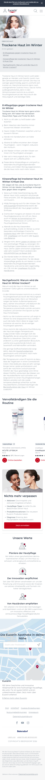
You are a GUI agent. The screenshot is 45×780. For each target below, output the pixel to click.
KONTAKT (15, 708)
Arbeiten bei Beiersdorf (27, 737)
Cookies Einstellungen (30, 708)
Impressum (33, 712)
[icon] (38, 644)
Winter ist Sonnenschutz (21, 218)
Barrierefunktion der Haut (14, 387)
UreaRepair (13, 236)
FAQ (7, 708)
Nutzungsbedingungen (17, 712)
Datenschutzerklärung (22, 716)
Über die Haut (7, 41)
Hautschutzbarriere (24, 351)
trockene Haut (10, 233)
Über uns (11, 737)
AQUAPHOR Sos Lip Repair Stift (17, 253)
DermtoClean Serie (32, 198)
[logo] (12, 11)
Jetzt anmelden (22, 525)
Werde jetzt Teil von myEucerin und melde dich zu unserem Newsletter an (21, 3)
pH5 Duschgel (10, 206)
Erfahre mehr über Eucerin (14, 698)
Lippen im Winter (28, 242)
